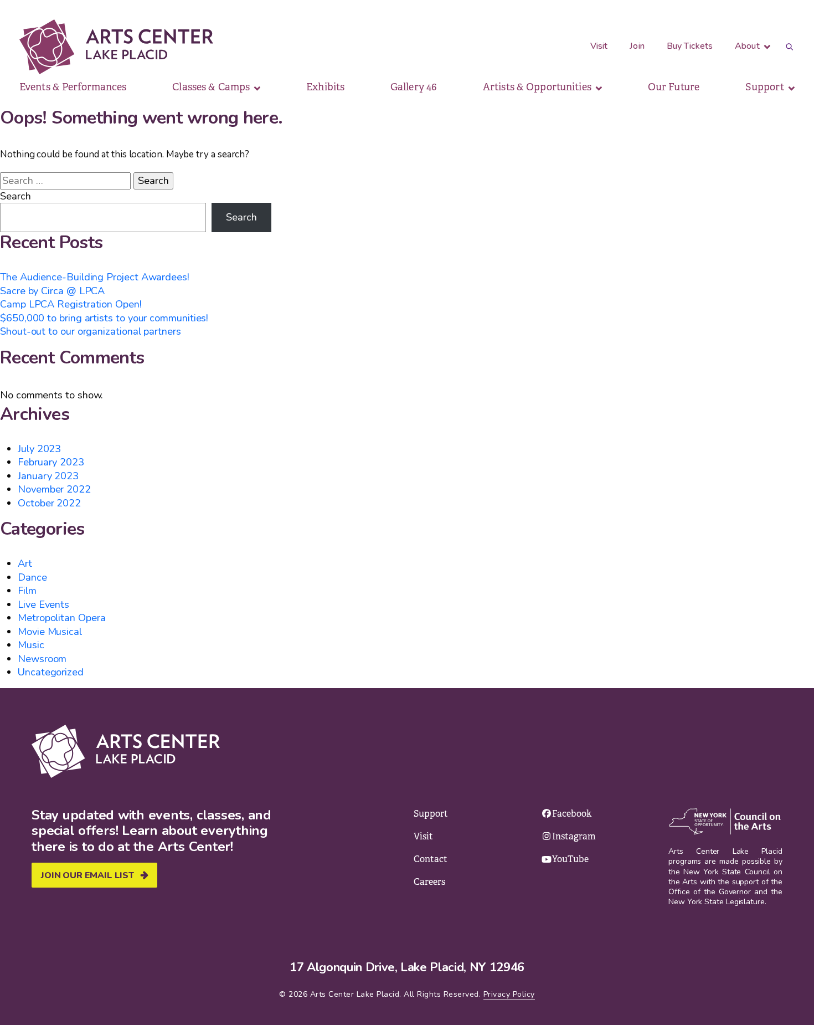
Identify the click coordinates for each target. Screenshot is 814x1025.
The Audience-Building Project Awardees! (94, 277)
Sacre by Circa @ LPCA (52, 291)
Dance (32, 577)
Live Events (43, 604)
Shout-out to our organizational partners (90, 331)
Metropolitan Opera (62, 617)
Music (31, 645)
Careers (429, 882)
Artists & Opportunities (538, 87)
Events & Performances (73, 87)
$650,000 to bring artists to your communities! (104, 318)
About (748, 46)
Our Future (673, 87)
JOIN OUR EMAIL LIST (87, 875)
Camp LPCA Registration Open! (71, 304)
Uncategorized (51, 672)
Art (25, 563)
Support (765, 87)
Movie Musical (50, 631)
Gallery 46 (413, 87)
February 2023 (51, 462)
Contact (430, 859)
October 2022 (49, 503)
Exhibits (325, 87)
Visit (599, 46)
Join (637, 46)
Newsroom (42, 658)
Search (15, 196)
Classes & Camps (212, 87)
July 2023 (39, 448)
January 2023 (48, 476)
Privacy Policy (509, 994)
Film (27, 590)
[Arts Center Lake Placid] (116, 47)
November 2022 (54, 489)
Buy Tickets (690, 46)
